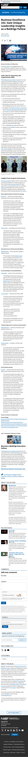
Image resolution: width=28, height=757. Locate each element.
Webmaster (3, 727)
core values (13, 125)
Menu (25, 7)
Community (14, 476)
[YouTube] (14, 730)
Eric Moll (3, 369)
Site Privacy (6, 741)
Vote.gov (23, 752)
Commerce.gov (6, 752)
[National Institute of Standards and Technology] (10, 718)
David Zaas (3, 196)
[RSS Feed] (19, 730)
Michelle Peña (6, 35)
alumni (24, 191)
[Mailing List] (22, 730)
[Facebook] (2, 40)
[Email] (10, 40)
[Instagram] (11, 730)
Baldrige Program (18, 256)
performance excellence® (14, 184)
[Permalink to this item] (15, 77)
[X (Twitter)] (2, 650)
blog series (6, 66)
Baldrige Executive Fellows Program (11, 80)
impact (7, 111)
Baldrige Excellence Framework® (18, 108)
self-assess (13, 687)
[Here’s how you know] (14, 1)
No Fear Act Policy (7, 747)
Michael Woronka (5, 327)
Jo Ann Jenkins (4, 293)
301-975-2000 (3, 725)
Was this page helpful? (14, 712)
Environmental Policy (19, 747)
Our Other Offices (15, 727)
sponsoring (3, 187)
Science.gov (12, 752)
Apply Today (22, 469)
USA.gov (18, 752)
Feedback (14, 734)
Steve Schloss (4, 228)
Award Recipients (8, 475)
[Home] (5, 5)
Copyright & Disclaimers (8, 744)
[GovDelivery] (8, 650)
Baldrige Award (6, 281)
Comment (4, 581)
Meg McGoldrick (5, 251)
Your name (3, 575)
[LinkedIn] (8, 730)
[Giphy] (16, 730)
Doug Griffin (4, 273)
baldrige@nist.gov (6, 695)
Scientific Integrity (7, 749)
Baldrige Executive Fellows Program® (11, 451)
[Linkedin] (5, 40)
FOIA (13, 747)
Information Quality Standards (18, 749)
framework (20, 681)
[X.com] (7, 40)
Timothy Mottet (5, 343)
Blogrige (5, 12)
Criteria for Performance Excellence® (14, 109)
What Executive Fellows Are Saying (9, 469)
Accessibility (12, 741)
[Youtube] (5, 650)
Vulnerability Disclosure (19, 744)
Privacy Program (19, 741)
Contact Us (9, 727)
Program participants (6, 181)
